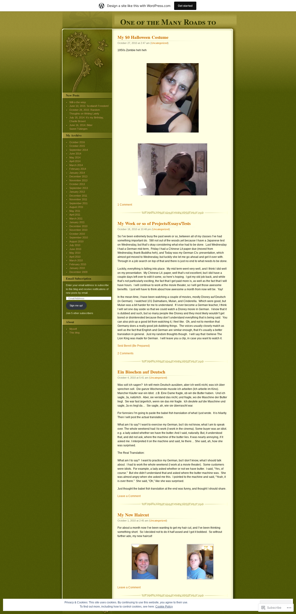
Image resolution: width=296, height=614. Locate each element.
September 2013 (78, 188)
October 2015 (77, 146)
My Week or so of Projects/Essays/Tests (154, 223)
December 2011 (78, 195)
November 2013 (78, 180)
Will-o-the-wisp (77, 102)
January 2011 (77, 222)
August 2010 (76, 241)
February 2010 (77, 264)
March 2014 (76, 165)
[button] (145, 562)
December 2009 (78, 272)
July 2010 (74, 245)
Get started (185, 5)
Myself (73, 328)
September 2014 (78, 149)
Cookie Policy (164, 606)
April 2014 (74, 161)
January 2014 (77, 172)
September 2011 (78, 203)
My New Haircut (133, 515)
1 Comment (124, 204)
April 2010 (74, 256)
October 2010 (77, 233)
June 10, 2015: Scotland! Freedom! (89, 106)
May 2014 (74, 157)
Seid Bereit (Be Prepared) (133, 345)
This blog (74, 332)
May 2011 (74, 211)
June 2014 (75, 153)
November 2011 (78, 199)
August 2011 (76, 207)
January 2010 (77, 268)
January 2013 (77, 191)
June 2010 (75, 249)
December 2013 (78, 176)
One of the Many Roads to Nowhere (168, 21)
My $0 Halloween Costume (142, 37)
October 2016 (77, 142)
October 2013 (77, 184)
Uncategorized (159, 43)
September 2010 (78, 237)
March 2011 (76, 218)
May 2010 (74, 252)
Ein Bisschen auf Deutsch (141, 372)
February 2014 (77, 168)
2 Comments (125, 353)
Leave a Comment (129, 496)
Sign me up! (76, 305)
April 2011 (74, 214)
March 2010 (76, 260)
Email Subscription (78, 278)
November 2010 (78, 229)
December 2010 (78, 226)
